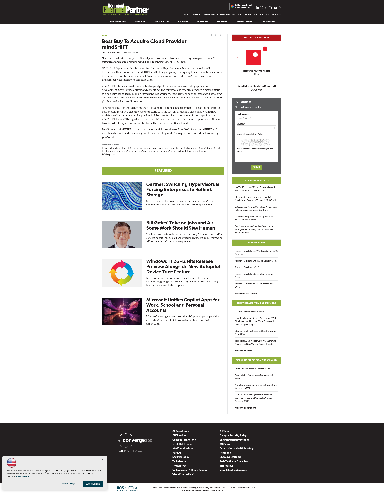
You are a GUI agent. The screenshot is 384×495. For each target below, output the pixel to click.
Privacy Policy (257, 134)
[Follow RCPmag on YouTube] (275, 8)
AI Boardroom (180, 431)
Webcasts (225, 14)
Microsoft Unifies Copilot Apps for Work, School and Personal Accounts (182, 305)
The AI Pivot (179, 466)
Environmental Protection (234, 440)
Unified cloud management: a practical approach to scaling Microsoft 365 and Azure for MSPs (253, 398)
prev (238, 57)
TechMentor (179, 461)
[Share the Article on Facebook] (211, 35)
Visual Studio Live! (183, 474)
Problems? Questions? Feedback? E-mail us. (203, 490)
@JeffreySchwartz (110, 154)
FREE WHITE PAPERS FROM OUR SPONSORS (257, 360)
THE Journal (226, 466)
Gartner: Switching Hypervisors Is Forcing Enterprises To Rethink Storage (182, 190)
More (275, 14)
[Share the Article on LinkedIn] (215, 35)
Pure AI (176, 453)
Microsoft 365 (162, 22)
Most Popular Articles (256, 180)
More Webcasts (243, 351)
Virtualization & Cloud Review (189, 470)
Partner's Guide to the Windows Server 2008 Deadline (256, 253)
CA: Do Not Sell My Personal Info (240, 488)
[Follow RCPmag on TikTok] (265, 8)
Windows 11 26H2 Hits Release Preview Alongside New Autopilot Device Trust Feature (183, 267)
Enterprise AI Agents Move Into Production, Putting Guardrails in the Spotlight (256, 208)
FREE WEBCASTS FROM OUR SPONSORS (256, 303)
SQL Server (222, 22)
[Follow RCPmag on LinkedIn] (257, 8)
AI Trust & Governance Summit (249, 312)
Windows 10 (140, 22)
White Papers (211, 14)
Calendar (197, 14)
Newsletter (251, 14)
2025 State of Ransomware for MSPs (252, 369)
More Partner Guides (246, 294)
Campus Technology (184, 440)
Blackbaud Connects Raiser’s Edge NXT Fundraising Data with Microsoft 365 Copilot (256, 199)
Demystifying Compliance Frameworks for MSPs (255, 377)
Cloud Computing (117, 22)
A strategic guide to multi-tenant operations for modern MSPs (256, 386)
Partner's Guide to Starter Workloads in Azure (254, 275)
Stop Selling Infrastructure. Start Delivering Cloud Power (255, 333)
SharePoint (202, 22)
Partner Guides (256, 243)
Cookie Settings (68, 484)
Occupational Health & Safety (237, 448)
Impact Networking (256, 70)
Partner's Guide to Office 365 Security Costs (256, 261)
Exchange (183, 22)
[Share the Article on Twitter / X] (220, 35)
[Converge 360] (135, 441)
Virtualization (268, 22)
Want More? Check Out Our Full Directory (256, 88)
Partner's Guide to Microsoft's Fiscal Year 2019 (254, 285)
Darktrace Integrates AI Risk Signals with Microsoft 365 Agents (254, 218)
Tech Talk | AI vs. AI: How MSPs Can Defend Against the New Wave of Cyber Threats (255, 342)
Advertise (265, 14)
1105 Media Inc (169, 488)
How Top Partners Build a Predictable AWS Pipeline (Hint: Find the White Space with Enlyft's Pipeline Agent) (255, 321)
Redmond (225, 453)
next (274, 57)
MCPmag (225, 444)
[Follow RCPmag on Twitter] (261, 8)
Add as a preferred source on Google (243, 6)
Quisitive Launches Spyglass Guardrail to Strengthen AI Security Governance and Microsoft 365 (254, 229)
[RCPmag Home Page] (125, 10)
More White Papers (245, 408)
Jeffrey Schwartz (112, 52)
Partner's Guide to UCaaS (247, 267)
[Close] (102, 459)
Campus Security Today (233, 435)
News (186, 14)
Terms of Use (219, 488)
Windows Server (244, 22)
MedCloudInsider (182, 448)
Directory (237, 14)
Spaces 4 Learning (230, 457)
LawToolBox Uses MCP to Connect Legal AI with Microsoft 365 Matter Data (255, 189)
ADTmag (225, 431)
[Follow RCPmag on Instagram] (270, 8)
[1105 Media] (130, 451)
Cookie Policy (203, 488)
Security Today (180, 457)
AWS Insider (179, 435)
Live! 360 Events (182, 444)
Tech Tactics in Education (234, 461)
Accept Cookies (93, 484)
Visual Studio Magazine (233, 470)
